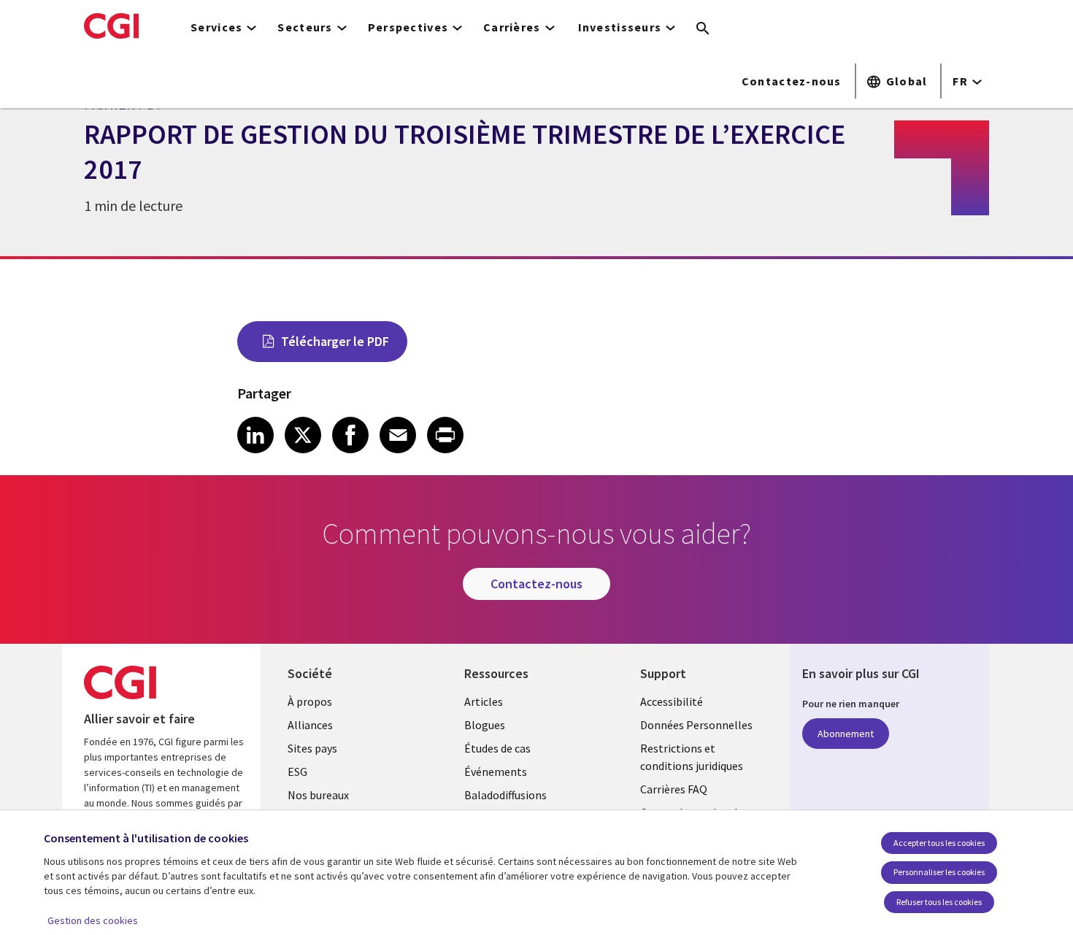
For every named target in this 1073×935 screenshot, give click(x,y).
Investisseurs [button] (620, 27)
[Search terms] (703, 29)
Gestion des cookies (92, 920)
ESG (297, 771)
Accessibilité (671, 701)
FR (960, 81)
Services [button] (216, 27)
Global (907, 81)
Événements (495, 771)
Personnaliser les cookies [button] (939, 871)
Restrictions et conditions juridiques (691, 757)
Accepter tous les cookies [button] (939, 842)
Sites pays (312, 748)
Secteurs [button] (304, 27)
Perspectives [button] (408, 27)
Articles (483, 701)
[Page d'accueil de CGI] (111, 25)
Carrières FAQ (673, 789)
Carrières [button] (512, 27)
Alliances (310, 724)
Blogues (484, 724)
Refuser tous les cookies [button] (939, 901)
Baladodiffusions (505, 795)
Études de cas (497, 748)
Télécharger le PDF (335, 341)
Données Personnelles (696, 724)
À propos (310, 701)
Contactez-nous (792, 81)
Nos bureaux (318, 795)
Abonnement (846, 733)
